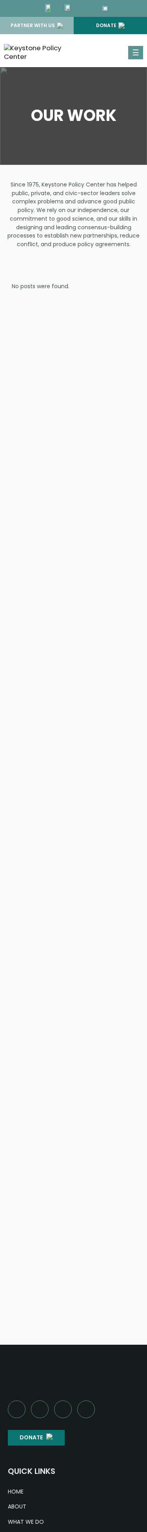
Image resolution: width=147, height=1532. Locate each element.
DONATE (31, 1437)
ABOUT (17, 1506)
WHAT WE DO (26, 1522)
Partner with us (33, 25)
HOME (16, 1491)
